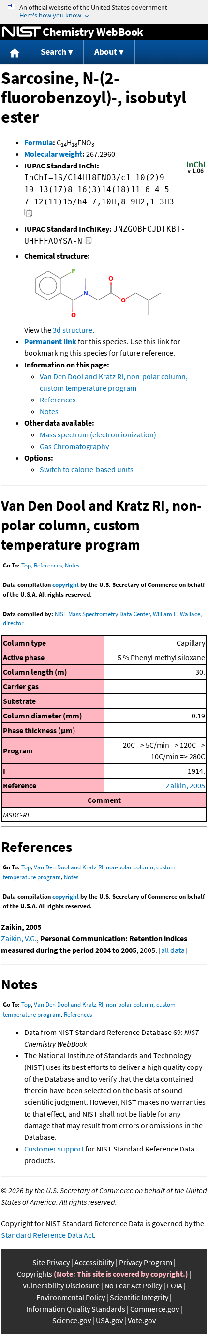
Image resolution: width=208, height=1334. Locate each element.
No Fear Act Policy (133, 1285)
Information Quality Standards (75, 1309)
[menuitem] (15, 52)
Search (53, 51)
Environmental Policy (70, 1297)
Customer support (54, 1148)
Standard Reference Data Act (47, 1235)
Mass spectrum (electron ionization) (98, 434)
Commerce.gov (154, 1309)
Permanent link (50, 341)
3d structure (72, 329)
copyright (65, 585)
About (105, 51)
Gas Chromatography (74, 446)
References (58, 399)
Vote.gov (142, 1320)
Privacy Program (145, 1262)
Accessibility (94, 1262)
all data (173, 950)
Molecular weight (53, 154)
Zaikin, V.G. (19, 938)
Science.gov (71, 1320)
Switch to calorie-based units (87, 469)
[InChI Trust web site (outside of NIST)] (196, 172)
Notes (49, 411)
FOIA (174, 1285)
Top (26, 565)
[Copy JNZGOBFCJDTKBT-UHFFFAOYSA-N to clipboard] (88, 242)
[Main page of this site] (15, 52)
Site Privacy (51, 1262)
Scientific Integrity (139, 1297)
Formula (38, 142)
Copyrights (34, 1274)
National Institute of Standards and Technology (21, 32)
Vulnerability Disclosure (61, 1285)
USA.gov (109, 1320)
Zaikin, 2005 (185, 785)
